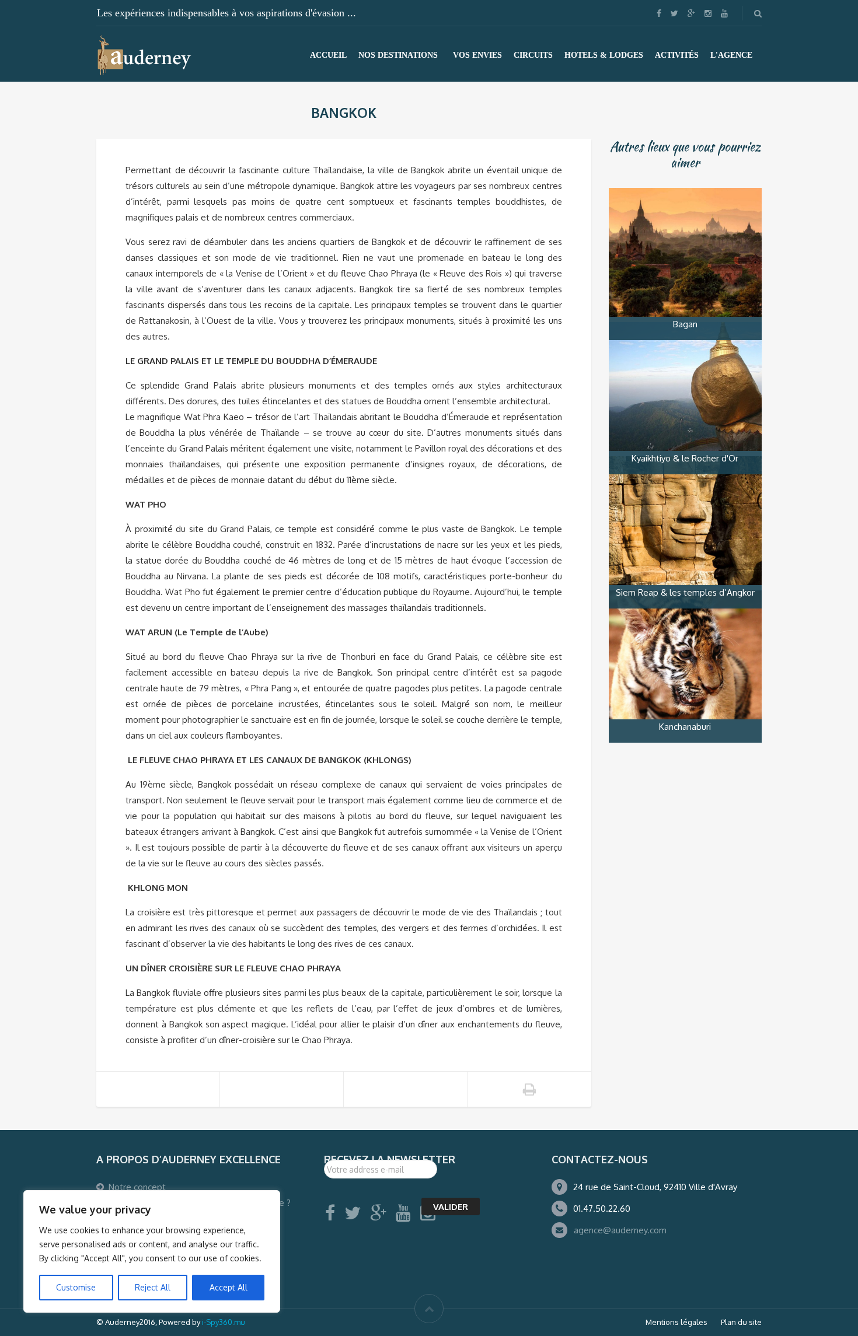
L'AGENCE (731, 55)
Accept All (228, 1287)
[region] (151, 1251)
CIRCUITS (533, 55)
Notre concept (137, 1186)
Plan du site (741, 1322)
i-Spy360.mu (223, 1322)
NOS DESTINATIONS (398, 55)
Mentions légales (676, 1322)
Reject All (152, 1287)
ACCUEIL (328, 55)
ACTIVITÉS (677, 55)
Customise (76, 1287)
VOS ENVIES (477, 55)
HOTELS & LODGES (603, 55)
